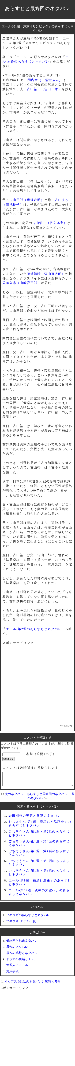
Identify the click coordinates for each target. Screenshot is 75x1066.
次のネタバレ (14, 794)
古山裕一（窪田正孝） (44, 89)
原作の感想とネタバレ (22, 953)
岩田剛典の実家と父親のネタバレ (35, 815)
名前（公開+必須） (41, 754)
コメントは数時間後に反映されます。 (32, 767)
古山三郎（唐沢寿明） (26, 200)
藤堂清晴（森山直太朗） (46, 274)
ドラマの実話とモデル (22, 959)
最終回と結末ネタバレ (22, 940)
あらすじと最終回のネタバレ (37, 8)
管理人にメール (17, 965)
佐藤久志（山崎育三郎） (21, 283)
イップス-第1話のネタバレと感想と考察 (33, 981)
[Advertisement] (37, 687)
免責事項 (12, 971)
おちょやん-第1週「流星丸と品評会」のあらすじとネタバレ (40, 823)
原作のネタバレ (17, 947)
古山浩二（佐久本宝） (49, 223)
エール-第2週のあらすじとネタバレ (34, 629)
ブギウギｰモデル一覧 (21, 921)
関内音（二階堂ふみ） (45, 80)
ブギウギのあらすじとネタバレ (28, 915)
